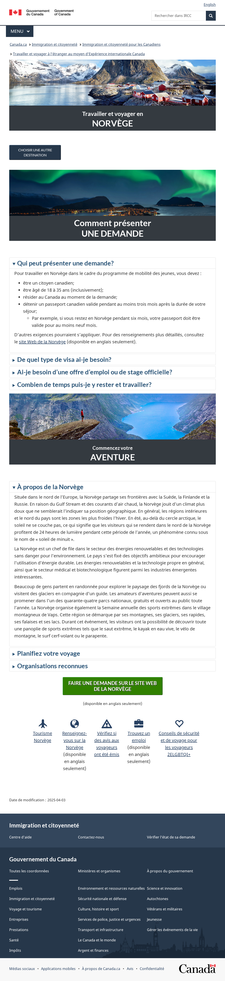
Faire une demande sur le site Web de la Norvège (112, 686)
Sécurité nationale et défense (102, 898)
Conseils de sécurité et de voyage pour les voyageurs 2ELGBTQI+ (179, 743)
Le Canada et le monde (97, 940)
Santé (14, 940)
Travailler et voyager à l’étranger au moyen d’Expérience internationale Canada (79, 53)
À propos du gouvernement (170, 871)
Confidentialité (152, 968)
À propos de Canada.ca (101, 968)
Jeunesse (154, 919)
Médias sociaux (22, 968)
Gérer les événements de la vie (172, 929)
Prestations (18, 929)
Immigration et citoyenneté (54, 44)
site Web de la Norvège (42, 342)
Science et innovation (164, 888)
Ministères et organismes (99, 871)
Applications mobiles (58, 968)
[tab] (112, 305)
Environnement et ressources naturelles (111, 888)
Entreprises (18, 919)
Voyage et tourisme (25, 909)
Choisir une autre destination (35, 152)
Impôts (15, 950)
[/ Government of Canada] (41, 13)
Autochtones (157, 898)
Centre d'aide (20, 837)
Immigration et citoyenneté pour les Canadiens (121, 44)
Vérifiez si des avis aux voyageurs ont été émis (106, 743)
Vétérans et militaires (164, 909)
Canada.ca (18, 44)
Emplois (15, 888)
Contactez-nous (91, 837)
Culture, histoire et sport (98, 909)
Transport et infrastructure (100, 929)
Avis (130, 968)
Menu (22, 31)
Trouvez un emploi (139, 736)
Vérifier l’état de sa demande (171, 837)
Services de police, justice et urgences (109, 919)
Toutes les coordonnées (29, 871)
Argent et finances (93, 950)
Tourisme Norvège (42, 736)
